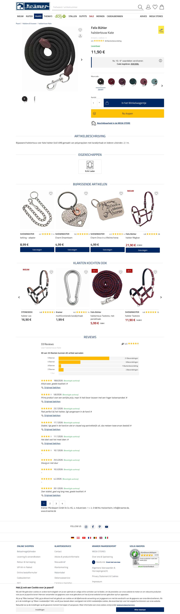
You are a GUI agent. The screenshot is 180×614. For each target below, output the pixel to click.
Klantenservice (63, 546)
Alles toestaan (140, 609)
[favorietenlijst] (155, 6)
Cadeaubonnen (23, 577)
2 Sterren (51, 369)
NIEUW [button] (20, 16)
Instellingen (40, 609)
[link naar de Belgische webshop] (96, 537)
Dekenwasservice (62, 577)
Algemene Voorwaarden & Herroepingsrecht (103, 569)
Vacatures (106, 562)
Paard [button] (38, 16)
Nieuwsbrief (60, 562)
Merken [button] (100, 16)
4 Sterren (51, 361)
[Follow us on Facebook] (93, 527)
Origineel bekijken (52, 387)
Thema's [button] (48, 16)
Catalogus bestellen (63, 583)
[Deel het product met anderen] (80, 35)
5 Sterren (51, 358)
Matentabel (60, 572)
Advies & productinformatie (67, 556)
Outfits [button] (83, 16)
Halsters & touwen (30, 23)
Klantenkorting (61, 567)
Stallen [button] (73, 16)
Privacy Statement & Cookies (105, 576)
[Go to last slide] (19, 297)
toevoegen (37, 249)
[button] (60, 16)
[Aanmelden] (148, 6)
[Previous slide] (18, 60)
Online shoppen (25, 546)
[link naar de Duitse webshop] (73, 537)
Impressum (97, 581)
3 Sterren (51, 365)
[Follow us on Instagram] (86, 527)
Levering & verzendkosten (28, 556)
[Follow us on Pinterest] (99, 527)
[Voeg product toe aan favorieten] (80, 29)
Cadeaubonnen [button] (115, 16)
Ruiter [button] (29, 16)
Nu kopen (127, 113)
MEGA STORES (156, 16)
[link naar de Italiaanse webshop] (107, 537)
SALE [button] (91, 16)
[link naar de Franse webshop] (90, 537)
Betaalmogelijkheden (26, 551)
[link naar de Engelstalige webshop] (101, 537)
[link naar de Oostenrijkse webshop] (79, 537)
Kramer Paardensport (104, 546)
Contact (58, 551)
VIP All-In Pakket (24, 567)
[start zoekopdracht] (141, 7)
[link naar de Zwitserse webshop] (84, 537)
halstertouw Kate (45, 23)
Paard (18, 23)
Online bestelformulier (27, 572)
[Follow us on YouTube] (106, 527)
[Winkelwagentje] (161, 6)
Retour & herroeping (26, 562)
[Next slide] (81, 60)
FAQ (19, 583)
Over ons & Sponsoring (102, 556)
